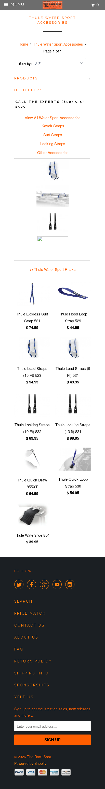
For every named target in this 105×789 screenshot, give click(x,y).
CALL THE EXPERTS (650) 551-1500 (50, 104)
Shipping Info (31, 673)
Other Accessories (53, 152)
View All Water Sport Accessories (53, 117)
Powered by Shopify (30, 763)
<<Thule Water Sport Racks (52, 269)
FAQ (18, 649)
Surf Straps (52, 134)
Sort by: (26, 63)
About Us (26, 637)
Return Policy (33, 661)
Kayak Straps (53, 125)
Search (23, 601)
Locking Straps (52, 143)
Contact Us (29, 625)
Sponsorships (31, 685)
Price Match (30, 613)
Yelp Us (24, 697)
